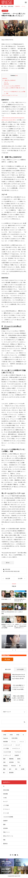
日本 (16, 769)
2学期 (11, 734)
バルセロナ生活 (7, 752)
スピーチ (6, 82)
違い (4, 772)
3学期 (6, 571)
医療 (4, 758)
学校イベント (6, 832)
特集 (4, 839)
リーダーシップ (7, 755)
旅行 (10, 769)
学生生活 (13, 765)
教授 (18, 571)
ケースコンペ (6, 809)
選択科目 (5, 843)
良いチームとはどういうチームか (10, 95)
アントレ (13, 741)
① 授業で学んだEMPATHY (9, 80)
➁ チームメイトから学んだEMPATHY (11, 86)
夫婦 (4, 762)
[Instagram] (10, 855)
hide (16, 75)
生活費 (22, 769)
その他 (4, 797)
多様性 (18, 758)
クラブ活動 (6, 748)
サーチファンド (16, 748)
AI (23, 734)
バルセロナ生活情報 (8, 816)
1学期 (4, 734)
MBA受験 (5, 741)
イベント (22, 741)
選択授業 (11, 772)
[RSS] (17, 855)
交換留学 (17, 755)
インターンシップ (7, 745)
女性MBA (11, 762)
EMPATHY (4, 78)
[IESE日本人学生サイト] (7, 2)
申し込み (7, 659)
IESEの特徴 (5, 10)
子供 (18, 762)
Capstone (5, 738)
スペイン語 (6, 813)
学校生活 (15, 571)
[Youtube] (15, 855)
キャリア (18, 745)
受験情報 (11, 758)
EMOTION (6, 84)
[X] (12, 855)
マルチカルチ (18, 752)
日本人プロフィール (8, 836)
